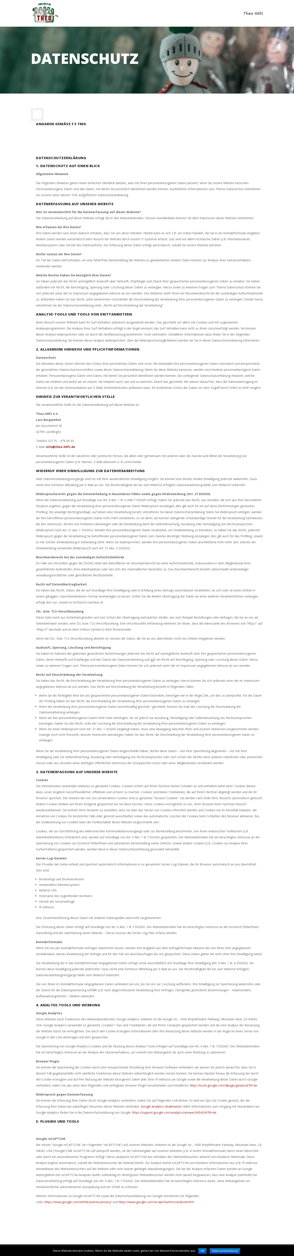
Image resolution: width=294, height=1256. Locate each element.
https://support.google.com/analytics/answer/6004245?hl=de (174, 1112)
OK (202, 1251)
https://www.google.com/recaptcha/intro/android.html (156, 1202)
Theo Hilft (253, 14)
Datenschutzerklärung (225, 1251)
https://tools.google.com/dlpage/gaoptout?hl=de (223, 1085)
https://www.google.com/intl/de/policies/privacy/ (78, 1202)
